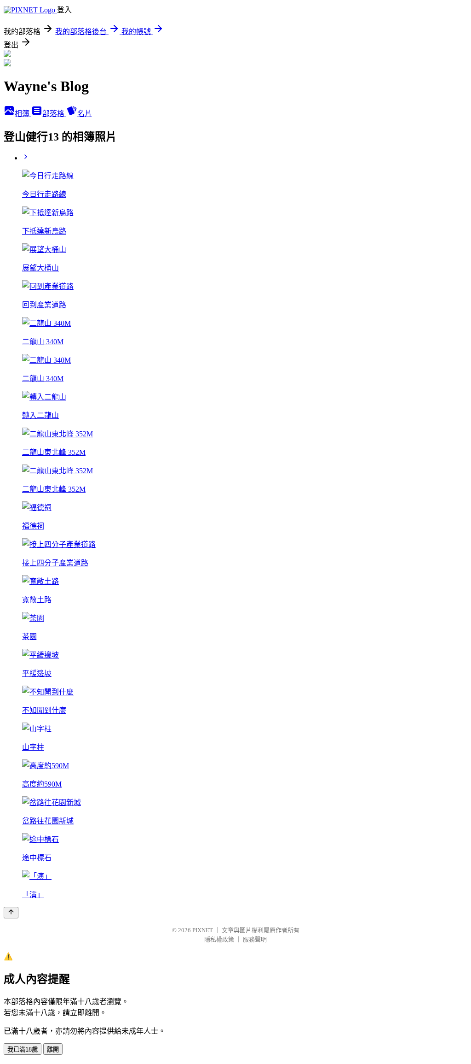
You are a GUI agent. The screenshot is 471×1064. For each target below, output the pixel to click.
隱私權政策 (219, 939)
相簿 (23, 114)
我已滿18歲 (22, 1049)
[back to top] (11, 912)
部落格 (54, 114)
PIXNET (202, 930)
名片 (84, 114)
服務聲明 (255, 939)
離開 (53, 1049)
